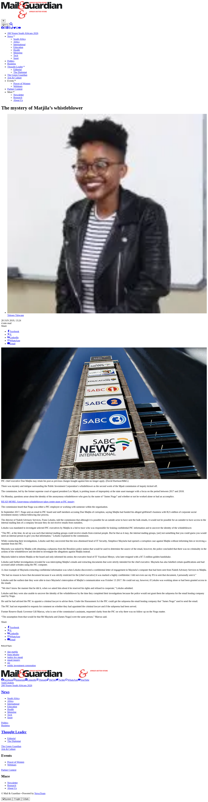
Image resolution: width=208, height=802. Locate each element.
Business (5, 725)
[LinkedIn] (7, 28)
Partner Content (8, 770)
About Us (12, 788)
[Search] (11, 24)
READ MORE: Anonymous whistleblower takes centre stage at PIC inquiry (37, 501)
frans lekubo (13, 654)
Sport (9, 717)
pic (8, 662)
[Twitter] (14, 28)
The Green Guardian (11, 746)
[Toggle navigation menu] (3, 21)
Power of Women (15, 762)
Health (10, 709)
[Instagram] (5, 28)
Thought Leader (14, 732)
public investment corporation (21, 665)
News (5, 692)
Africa (10, 701)
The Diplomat (14, 741)
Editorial (11, 738)
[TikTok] (12, 28)
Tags (3, 682)
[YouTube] (19, 28)
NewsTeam (39, 793)
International (13, 704)
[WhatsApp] (17, 28)
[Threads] (10, 28)
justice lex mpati (15, 657)
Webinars (11, 764)
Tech (9, 715)
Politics (4, 722)
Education (12, 706)
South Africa (13, 698)
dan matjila (12, 651)
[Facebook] (2, 28)
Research (11, 785)
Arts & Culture (8, 749)
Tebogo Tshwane (15, 315)
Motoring (11, 712)
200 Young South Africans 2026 (16, 685)
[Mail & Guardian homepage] (104, 10)
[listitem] (7, 680)
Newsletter (12, 782)
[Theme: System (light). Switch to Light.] (5, 24)
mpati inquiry (13, 660)
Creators (10, 682)
